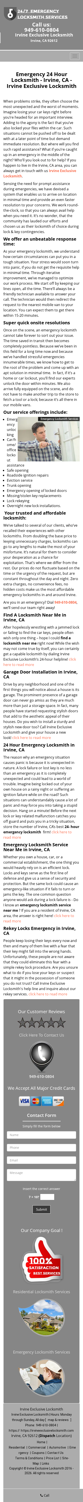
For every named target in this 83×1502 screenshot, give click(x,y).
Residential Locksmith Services (41, 1291)
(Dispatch (47, 1435)
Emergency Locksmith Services (41, 1352)
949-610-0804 (41, 29)
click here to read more (31, 737)
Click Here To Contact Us (41, 1035)
